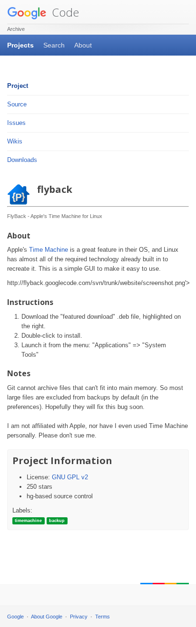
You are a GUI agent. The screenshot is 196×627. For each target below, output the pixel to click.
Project (17, 85)
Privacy (79, 616)
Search (54, 45)
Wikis (14, 141)
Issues (16, 122)
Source (17, 104)
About (83, 45)
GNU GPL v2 (70, 477)
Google (15, 616)
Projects (20, 45)
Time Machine (48, 249)
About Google (46, 616)
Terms (102, 616)
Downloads (22, 159)
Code (64, 12)
